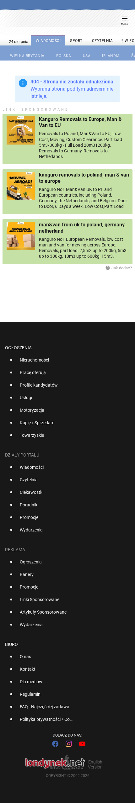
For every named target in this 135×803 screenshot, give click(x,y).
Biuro (11, 644)
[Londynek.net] (64, 21)
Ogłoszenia (18, 347)
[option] (65, 362)
